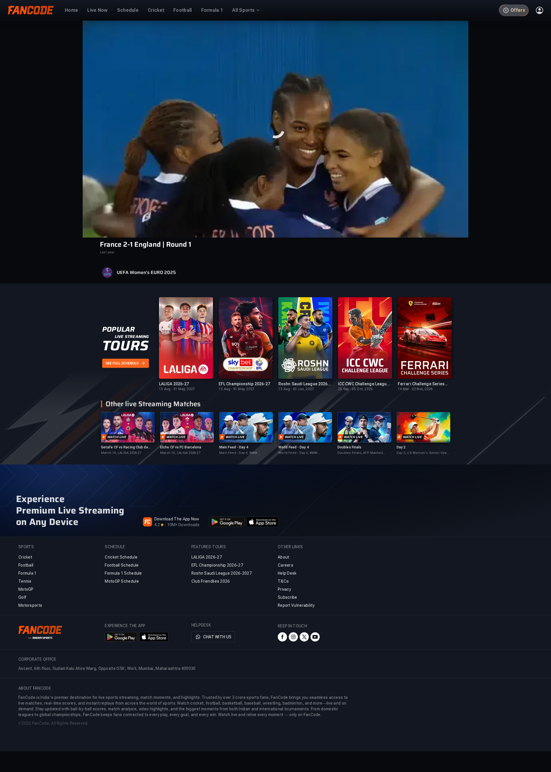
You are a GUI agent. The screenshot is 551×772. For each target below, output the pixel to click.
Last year (107, 252)
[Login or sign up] (539, 10)
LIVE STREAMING (132, 336)
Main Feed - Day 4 (233, 447)
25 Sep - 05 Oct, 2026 (355, 389)
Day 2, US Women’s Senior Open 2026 (423, 453)
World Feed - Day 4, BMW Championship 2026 (298, 453)
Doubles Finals (349, 447)
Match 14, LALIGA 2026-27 (121, 453)
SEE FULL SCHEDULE (122, 363)
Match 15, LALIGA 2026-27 (180, 453)
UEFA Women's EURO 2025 (146, 272)
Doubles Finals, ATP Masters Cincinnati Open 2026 (360, 453)
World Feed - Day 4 (293, 447)
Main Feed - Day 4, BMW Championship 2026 (238, 453)
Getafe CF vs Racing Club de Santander (124, 447)
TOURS (125, 346)
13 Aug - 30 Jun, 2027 (296, 389)
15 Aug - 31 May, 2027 (177, 389)
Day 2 (401, 447)
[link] (127, 433)
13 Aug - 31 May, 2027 (237, 389)
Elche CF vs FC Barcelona (180, 447)
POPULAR (118, 329)
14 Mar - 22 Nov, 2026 (415, 389)
